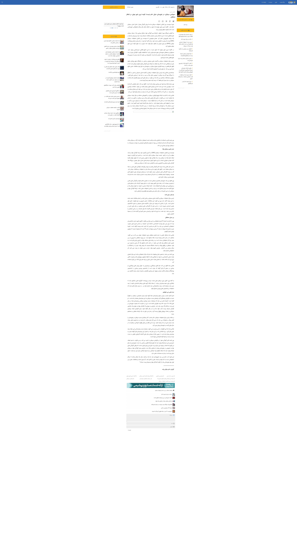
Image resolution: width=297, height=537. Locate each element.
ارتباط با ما (264, 2)
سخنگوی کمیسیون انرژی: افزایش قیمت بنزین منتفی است (113, 92)
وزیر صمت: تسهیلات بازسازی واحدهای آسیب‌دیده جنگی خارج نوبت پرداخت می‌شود (186, 44)
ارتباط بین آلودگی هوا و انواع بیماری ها (165, 378)
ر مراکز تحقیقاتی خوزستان (145, 378)
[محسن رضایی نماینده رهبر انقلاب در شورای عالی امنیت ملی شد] (122, 97)
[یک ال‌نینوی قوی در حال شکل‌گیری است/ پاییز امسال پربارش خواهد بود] (122, 125)
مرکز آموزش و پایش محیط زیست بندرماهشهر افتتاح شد (186, 54)
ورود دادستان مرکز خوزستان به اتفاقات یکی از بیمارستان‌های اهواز (186, 35)
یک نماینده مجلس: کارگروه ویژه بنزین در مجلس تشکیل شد (112, 42)
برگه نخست (282, 2)
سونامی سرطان (130, 378)
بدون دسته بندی (170, 376)
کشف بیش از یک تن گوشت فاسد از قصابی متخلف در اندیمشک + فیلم (185, 76)
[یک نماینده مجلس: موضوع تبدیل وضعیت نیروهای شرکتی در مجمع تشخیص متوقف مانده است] (122, 53)
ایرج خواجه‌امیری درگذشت (114, 72)
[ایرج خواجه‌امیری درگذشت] (122, 73)
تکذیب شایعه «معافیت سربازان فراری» (113, 108)
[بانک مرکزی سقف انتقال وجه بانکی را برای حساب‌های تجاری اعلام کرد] (122, 68)
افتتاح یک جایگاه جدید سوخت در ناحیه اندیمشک (161, 404)
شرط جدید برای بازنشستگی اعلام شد (112, 102)
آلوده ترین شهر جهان (131, 376)
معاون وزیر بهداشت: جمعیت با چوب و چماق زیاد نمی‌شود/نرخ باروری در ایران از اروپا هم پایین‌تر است (112, 61)
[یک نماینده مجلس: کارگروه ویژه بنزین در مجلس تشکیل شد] (122, 42)
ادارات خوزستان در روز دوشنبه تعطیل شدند (163, 398)
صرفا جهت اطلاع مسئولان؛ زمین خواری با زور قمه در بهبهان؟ (113, 25)
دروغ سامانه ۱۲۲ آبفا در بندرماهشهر (187, 82)
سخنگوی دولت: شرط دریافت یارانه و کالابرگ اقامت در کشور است (112, 114)
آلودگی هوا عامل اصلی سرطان (145, 376)
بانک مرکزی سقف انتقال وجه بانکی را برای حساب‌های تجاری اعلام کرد (112, 67)
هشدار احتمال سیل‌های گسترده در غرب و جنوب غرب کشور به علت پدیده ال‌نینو (112, 79)
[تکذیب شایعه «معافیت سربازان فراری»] (122, 108)
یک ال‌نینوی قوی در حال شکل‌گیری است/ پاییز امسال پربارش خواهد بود (112, 125)
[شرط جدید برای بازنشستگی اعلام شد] (122, 103)
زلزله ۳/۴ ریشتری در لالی (166, 408)
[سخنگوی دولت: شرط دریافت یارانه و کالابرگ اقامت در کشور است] (122, 114)
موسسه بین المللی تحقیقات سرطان (166, 381)
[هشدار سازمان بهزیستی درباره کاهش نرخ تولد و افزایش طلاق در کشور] (122, 47)
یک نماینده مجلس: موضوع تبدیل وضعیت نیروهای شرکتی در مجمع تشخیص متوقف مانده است (113, 54)
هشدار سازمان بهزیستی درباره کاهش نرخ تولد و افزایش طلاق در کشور (112, 47)
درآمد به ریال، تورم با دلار (186, 39)
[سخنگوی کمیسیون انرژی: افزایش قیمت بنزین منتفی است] (122, 92)
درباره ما (270, 2)
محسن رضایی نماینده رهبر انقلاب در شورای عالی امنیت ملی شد (112, 97)
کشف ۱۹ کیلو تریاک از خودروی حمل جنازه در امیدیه (186, 64)
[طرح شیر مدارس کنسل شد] (122, 120)
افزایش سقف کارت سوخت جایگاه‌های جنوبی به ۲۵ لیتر (112, 86)
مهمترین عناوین (159, 376)
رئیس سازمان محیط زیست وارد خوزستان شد (185, 59)
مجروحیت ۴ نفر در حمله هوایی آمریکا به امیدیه (162, 411)
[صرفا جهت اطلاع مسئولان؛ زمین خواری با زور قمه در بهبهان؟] (114, 16)
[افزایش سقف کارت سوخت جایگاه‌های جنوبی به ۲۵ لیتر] (122, 86)
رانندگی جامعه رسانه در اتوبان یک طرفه (164, 401)
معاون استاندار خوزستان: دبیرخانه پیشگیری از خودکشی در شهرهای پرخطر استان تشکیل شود (186, 70)
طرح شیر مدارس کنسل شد (114, 118)
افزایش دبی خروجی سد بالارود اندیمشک (186, 50)
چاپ (157, 7)
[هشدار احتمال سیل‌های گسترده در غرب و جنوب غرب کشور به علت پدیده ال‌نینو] (122, 79)
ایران (276, 2)
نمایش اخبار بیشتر (181, 88)
